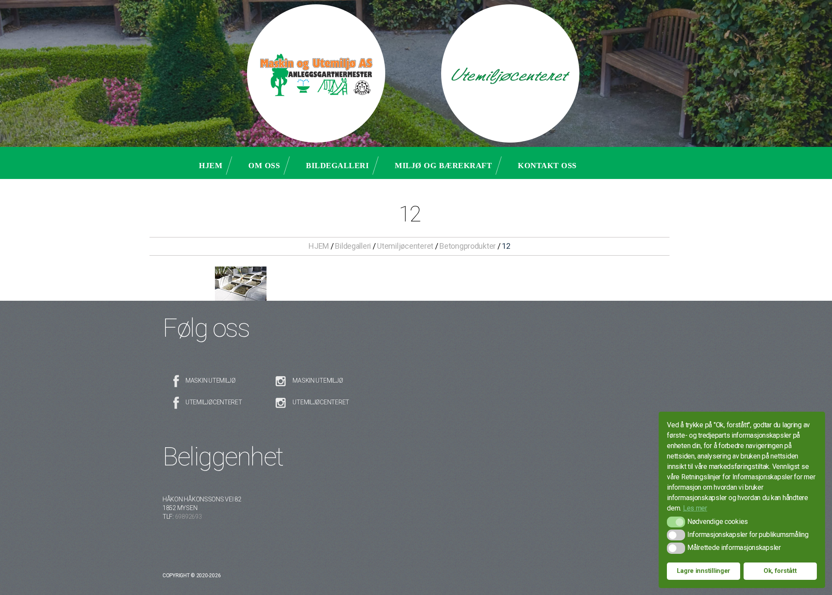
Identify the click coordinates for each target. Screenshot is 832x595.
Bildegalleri (337, 165)
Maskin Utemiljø (210, 380)
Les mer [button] (695, 508)
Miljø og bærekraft (443, 165)
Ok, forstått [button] (780, 571)
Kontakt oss (547, 165)
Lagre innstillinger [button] (703, 571)
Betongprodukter (467, 245)
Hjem (210, 165)
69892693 (188, 516)
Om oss (264, 165)
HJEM (319, 245)
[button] (676, 522)
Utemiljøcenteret (405, 245)
